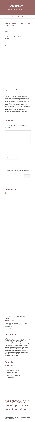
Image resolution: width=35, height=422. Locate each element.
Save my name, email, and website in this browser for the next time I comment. (17, 171)
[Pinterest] (22, 380)
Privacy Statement (9, 418)
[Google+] (14, 380)
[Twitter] (12, 380)
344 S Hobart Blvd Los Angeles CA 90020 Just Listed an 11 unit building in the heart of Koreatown (17, 341)
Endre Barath (17, 30)
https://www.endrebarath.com (12, 90)
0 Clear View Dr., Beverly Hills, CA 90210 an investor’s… (15, 318)
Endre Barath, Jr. (17, 6)
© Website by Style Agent (10, 417)
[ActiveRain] (18, 380)
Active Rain (23, 30)
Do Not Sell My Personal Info (23, 417)
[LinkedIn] (20, 380)
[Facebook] (8, 380)
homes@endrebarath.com (13, 370)
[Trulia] (24, 380)
